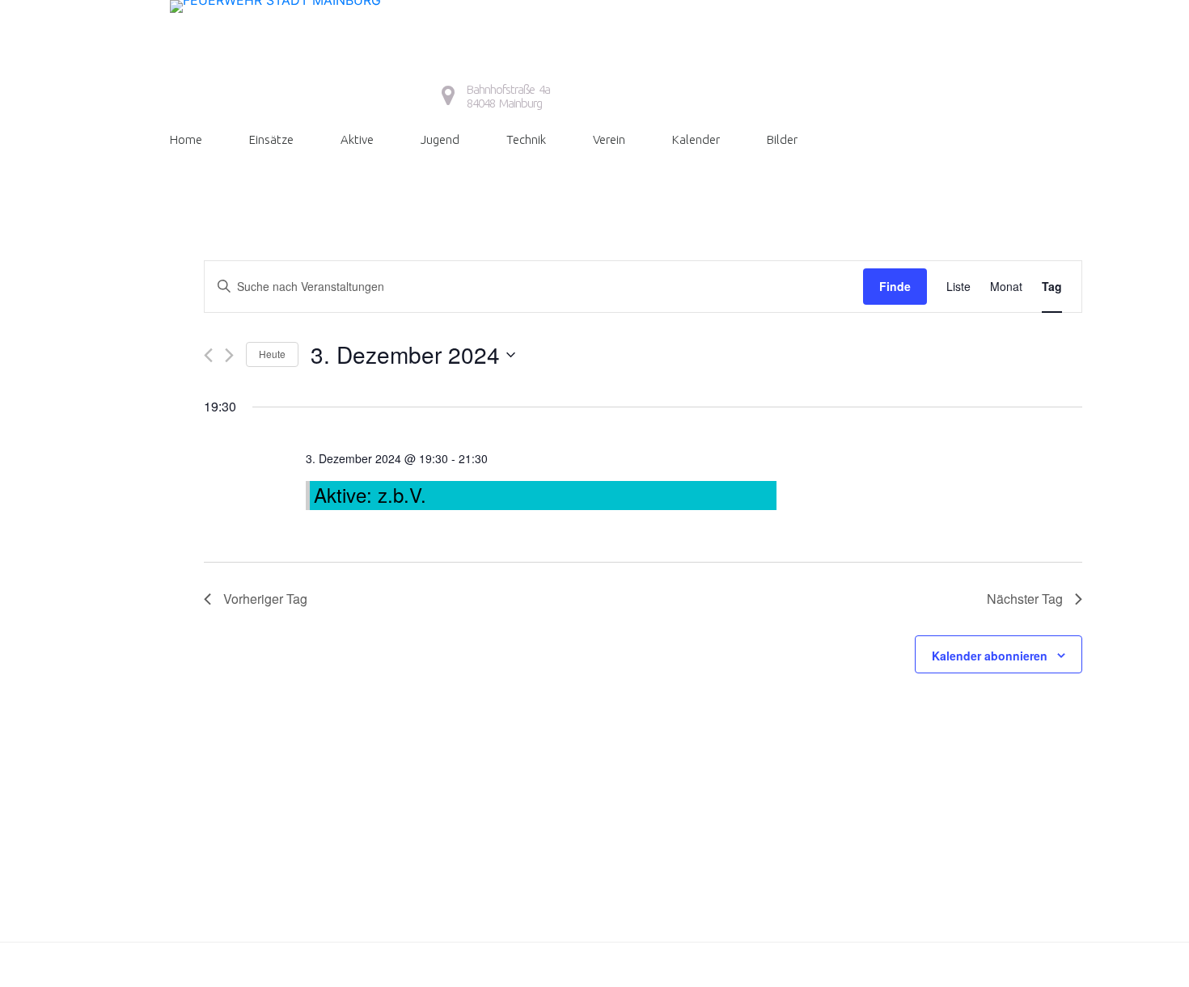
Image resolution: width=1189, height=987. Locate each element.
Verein (609, 139)
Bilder (782, 139)
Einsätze (271, 139)
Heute (272, 354)
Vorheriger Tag (265, 598)
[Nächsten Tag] (229, 355)
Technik (526, 139)
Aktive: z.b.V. (370, 494)
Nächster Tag (1025, 598)
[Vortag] (208, 355)
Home (186, 139)
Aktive (357, 139)
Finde (895, 286)
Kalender (696, 139)
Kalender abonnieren (989, 655)
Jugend (440, 139)
